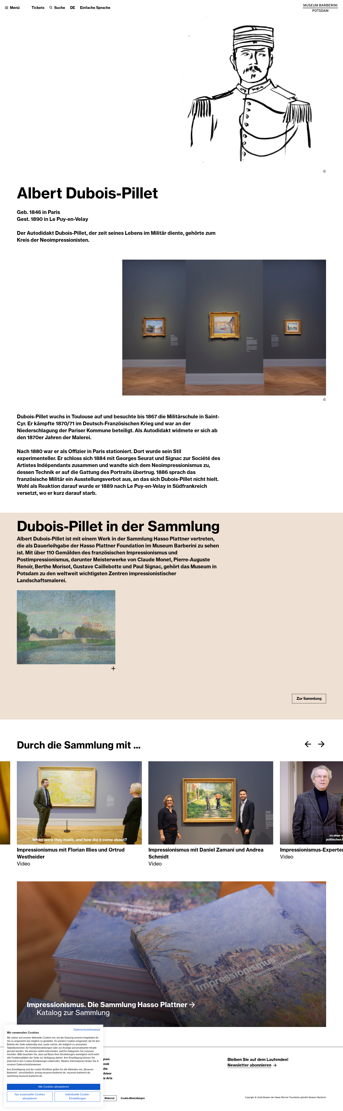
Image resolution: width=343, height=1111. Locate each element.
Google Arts (103, 1078)
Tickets (38, 8)
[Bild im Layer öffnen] (66, 627)
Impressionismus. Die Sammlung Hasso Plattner (107, 1005)
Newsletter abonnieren (249, 1065)
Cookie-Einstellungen (133, 1098)
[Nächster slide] (321, 744)
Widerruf (109, 1098)
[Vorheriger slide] (308, 744)
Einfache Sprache (95, 8)
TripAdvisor (103, 1073)
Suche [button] (59, 8)
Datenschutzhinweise (87, 1029)
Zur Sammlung (308, 699)
